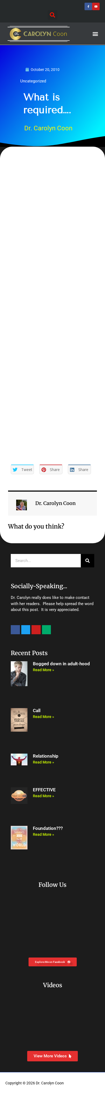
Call (36, 710)
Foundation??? (48, 828)
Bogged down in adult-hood (61, 663)
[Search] (87, 560)
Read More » (43, 670)
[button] (52, 15)
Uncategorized (33, 81)
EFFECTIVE (44, 789)
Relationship (45, 756)
